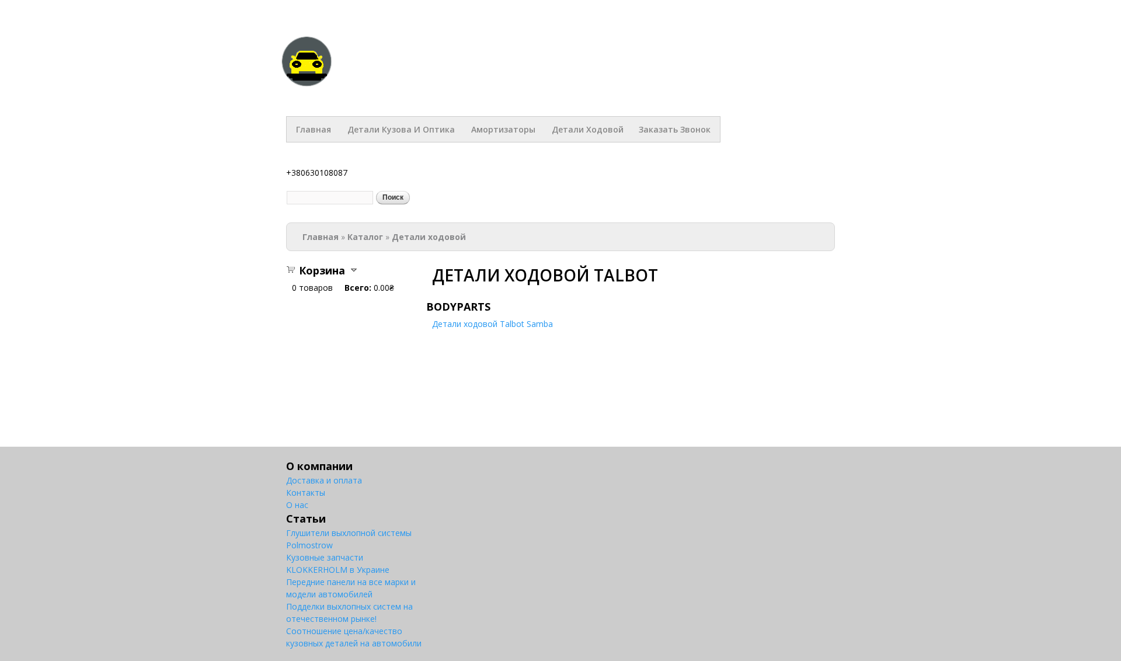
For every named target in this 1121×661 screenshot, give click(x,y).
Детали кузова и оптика (401, 129)
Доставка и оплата (324, 480)
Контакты (305, 492)
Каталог (365, 236)
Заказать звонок (675, 129)
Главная (313, 129)
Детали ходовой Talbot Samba (492, 323)
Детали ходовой (588, 129)
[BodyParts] (306, 81)
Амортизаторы (503, 129)
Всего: (357, 287)
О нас (297, 504)
